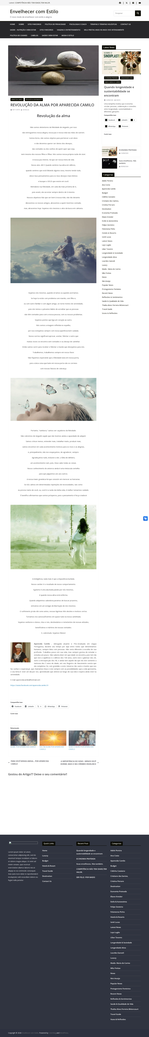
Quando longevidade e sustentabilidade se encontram (119, 91)
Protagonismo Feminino (111, 289)
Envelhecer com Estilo (34, 11)
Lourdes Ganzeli (108, 261)
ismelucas (26, 110)
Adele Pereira (107, 181)
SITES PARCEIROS (34, 24)
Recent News (107, 293)
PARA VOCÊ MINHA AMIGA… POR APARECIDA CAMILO (30, 762)
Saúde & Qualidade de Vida (113, 301)
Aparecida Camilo (17, 99)
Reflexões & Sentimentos (34, 99)
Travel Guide (107, 309)
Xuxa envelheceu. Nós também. (27, 2)
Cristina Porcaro (108, 205)
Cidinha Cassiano (108, 197)
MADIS (118, 100)
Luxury (104, 265)
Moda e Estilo (68, 35)
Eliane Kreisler (107, 217)
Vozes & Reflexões (109, 313)
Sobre (21, 24)
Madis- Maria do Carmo (112, 82)
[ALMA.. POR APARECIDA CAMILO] (23, 738)
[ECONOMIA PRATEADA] (109, 151)
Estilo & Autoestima (110, 221)
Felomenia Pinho (108, 229)
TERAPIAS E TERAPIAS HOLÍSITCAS (103, 24)
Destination (106, 209)
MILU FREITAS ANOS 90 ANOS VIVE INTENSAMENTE (104, 30)
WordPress (64, 1033)
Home (12, 24)
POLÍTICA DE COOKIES (18, 35)
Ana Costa (106, 185)
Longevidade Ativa (127, 78)
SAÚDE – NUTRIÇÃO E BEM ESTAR (23, 30)
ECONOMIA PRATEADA (128, 150)
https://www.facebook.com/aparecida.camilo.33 (29, 685)
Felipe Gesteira (108, 225)
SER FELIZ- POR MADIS (85, 877)
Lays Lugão (106, 245)
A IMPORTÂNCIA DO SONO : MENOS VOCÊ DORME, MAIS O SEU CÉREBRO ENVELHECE (78, 762)
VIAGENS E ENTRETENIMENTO (68, 30)
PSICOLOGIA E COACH (78, 24)
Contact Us (126, 24)
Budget (105, 193)
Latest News (107, 241)
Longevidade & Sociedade (112, 253)
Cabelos (34, 35)
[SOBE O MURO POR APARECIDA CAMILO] (82, 738)
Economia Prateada (111, 78)
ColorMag (52, 1033)
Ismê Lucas (106, 237)
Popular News (107, 285)
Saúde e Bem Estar (50, 35)
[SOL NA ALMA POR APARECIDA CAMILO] (53, 738)
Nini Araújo (106, 281)
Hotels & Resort (48, 866)
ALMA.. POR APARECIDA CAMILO (23, 747)
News (104, 277)
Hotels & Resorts (109, 233)
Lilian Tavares (107, 249)
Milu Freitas (106, 273)
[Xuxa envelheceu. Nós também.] (109, 163)
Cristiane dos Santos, (110, 201)
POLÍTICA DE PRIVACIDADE (55, 24)
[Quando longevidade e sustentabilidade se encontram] (121, 62)
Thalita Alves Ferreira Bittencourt (115, 305)
